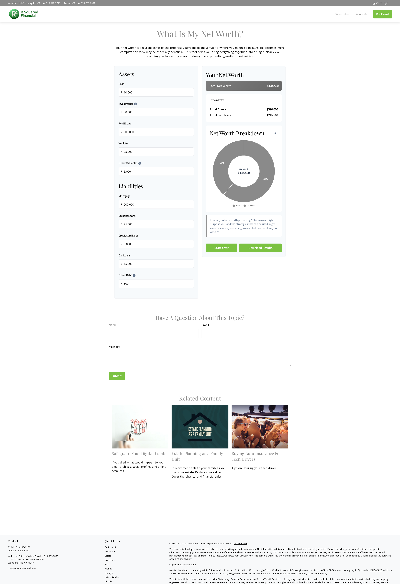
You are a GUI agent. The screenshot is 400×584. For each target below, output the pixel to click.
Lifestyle (109, 572)
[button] (342, 14)
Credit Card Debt (128, 235)
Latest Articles (112, 577)
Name (113, 325)
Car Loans (124, 255)
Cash (121, 84)
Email (205, 325)
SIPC (380, 570)
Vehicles (123, 143)
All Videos (110, 581)
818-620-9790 (53, 3)
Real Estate (125, 123)
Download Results (260, 248)
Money (108, 568)
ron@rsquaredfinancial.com (22, 568)
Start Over (222, 248)
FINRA (373, 570)
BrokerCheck (240, 543)
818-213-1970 (23, 547)
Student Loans (127, 216)
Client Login (382, 3)
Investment (110, 551)
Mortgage (124, 196)
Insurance (110, 560)
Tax (107, 564)
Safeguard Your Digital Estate (139, 453)
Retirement (110, 547)
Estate (108, 555)
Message (114, 347)
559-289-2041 (88, 3)
